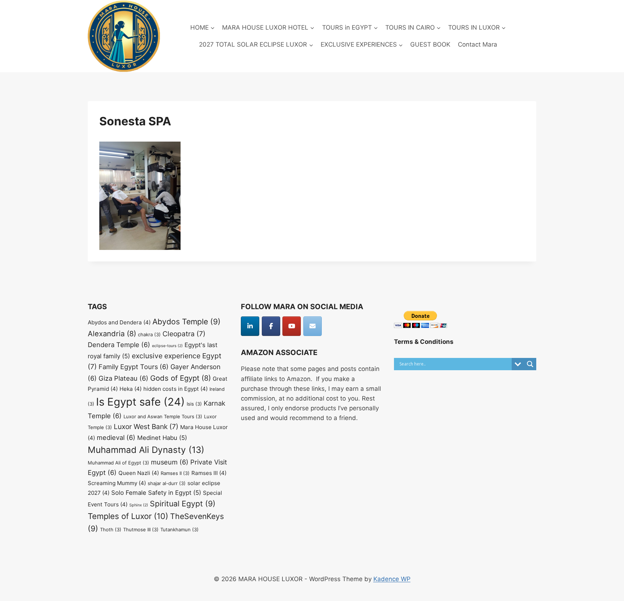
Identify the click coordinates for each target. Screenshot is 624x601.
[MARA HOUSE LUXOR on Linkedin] (250, 326)
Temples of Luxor (128, 516)
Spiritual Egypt (183, 503)
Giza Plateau (123, 378)
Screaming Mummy (117, 483)
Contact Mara (477, 44)
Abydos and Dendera (119, 322)
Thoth (110, 529)
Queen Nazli (138, 473)
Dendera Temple (119, 345)
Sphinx (138, 505)
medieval (116, 437)
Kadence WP (392, 579)
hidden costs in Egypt (175, 388)
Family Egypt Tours (134, 367)
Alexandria (112, 333)
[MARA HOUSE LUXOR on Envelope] (312, 326)
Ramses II (175, 473)
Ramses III (208, 473)
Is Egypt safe (140, 401)
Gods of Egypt (180, 377)
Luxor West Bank (146, 426)
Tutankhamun (179, 529)
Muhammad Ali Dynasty (146, 449)
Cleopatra (183, 333)
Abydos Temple (186, 321)
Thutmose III (141, 529)
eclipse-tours (167, 345)
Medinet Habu (162, 437)
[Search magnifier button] (530, 364)
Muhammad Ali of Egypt (118, 463)
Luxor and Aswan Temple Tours (163, 416)
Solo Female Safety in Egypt (156, 492)
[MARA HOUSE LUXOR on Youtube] (291, 326)
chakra (149, 334)
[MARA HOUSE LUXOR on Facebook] (271, 326)
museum (169, 462)
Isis (194, 404)
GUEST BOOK (430, 44)
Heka (131, 388)
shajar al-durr (167, 483)
